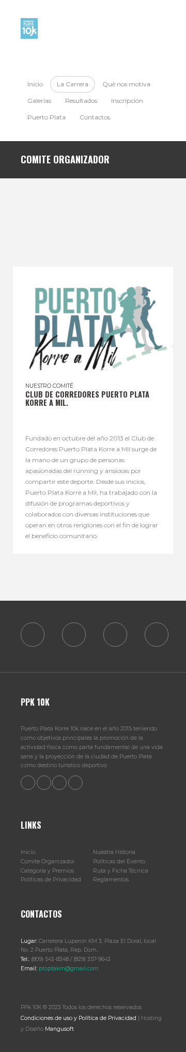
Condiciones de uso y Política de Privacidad (78, 1018)
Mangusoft (59, 1029)
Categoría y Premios (47, 870)
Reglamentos (111, 879)
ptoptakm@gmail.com (69, 968)
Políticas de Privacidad (51, 879)
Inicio (28, 852)
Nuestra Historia (114, 852)
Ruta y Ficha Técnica (120, 870)
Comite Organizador (47, 861)
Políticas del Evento (119, 861)
